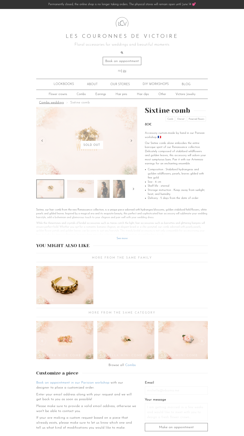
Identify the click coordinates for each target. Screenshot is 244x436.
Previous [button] (42, 341)
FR (119, 71)
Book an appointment (122, 61)
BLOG (186, 84)
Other (162, 94)
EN (124, 71)
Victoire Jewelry (185, 94)
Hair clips (143, 94)
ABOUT (92, 84)
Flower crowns (58, 94)
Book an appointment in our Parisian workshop (72, 382)
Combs (81, 94)
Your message (155, 399)
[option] (64, 285)
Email (149, 382)
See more (122, 238)
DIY (156, 84)
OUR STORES (120, 84)
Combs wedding (51, 102)
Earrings (100, 94)
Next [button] (202, 341)
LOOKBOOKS (64, 84)
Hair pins (121, 94)
